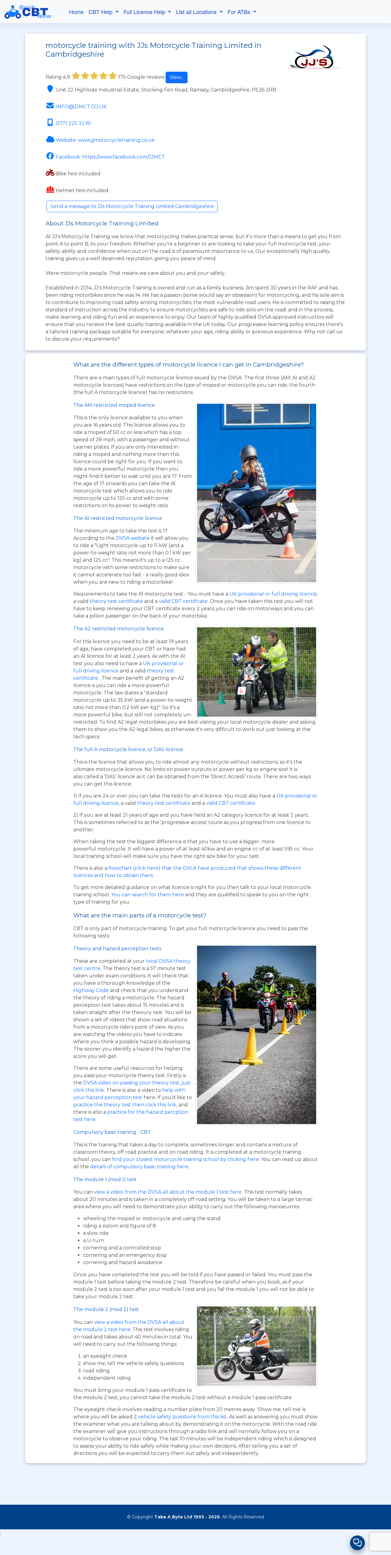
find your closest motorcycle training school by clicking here (185, 1159)
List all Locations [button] (197, 12)
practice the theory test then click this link (124, 1105)
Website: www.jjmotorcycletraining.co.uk (105, 140)
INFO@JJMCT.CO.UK (81, 106)
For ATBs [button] (240, 12)
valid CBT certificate (183, 601)
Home (76, 12)
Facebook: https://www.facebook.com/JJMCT (110, 157)
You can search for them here (148, 895)
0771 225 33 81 (73, 123)
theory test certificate (117, 601)
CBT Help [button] (101, 12)
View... (177, 77)
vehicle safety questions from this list (182, 1417)
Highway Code (91, 990)
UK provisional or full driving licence (273, 594)
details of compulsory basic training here (139, 1167)
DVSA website (133, 538)
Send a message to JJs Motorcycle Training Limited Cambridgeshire (132, 206)
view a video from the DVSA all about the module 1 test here (168, 1192)
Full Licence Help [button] (145, 12)
